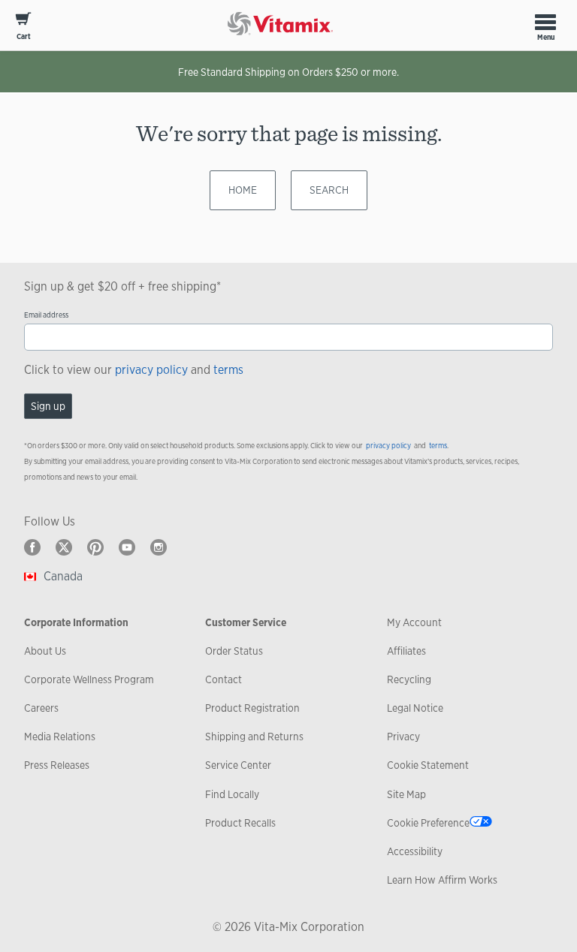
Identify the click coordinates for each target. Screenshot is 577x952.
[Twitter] (64, 547)
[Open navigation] (545, 21)
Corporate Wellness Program (89, 679)
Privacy (403, 736)
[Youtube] (127, 547)
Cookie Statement (428, 765)
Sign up (48, 406)
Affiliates (406, 651)
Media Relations (59, 736)
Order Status (234, 651)
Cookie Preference (428, 823)
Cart (24, 36)
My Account (414, 622)
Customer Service (245, 622)
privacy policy (151, 370)
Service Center (238, 765)
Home (242, 190)
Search (329, 190)
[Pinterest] (95, 547)
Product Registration (252, 708)
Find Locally (232, 794)
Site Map (406, 794)
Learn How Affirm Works (442, 880)
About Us (45, 651)
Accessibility (415, 851)
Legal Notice (415, 708)
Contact (223, 679)
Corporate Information (76, 622)
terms (228, 370)
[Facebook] (32, 547)
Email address (46, 315)
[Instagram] (158, 547)
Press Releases (56, 765)
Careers (41, 708)
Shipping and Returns (254, 736)
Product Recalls (240, 823)
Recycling (409, 679)
